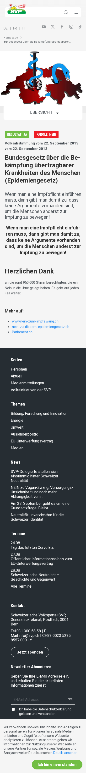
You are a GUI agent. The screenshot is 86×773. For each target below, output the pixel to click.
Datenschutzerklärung (54, 709)
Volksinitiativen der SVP (31, 390)
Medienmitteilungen (27, 383)
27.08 (15, 554)
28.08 (15, 570)
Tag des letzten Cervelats (32, 547)
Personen (19, 369)
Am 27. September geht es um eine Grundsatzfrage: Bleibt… (40, 505)
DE (6, 28)
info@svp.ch (29, 635)
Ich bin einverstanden (57, 764)
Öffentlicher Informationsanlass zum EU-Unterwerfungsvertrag (41, 561)
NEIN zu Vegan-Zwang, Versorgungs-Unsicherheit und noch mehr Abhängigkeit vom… (42, 492)
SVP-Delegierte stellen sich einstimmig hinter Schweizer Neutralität (34, 476)
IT (23, 28)
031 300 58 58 (28, 631)
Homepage (11, 37)
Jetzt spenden (30, 652)
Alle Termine (21, 586)
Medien (17, 448)
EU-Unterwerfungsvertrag (32, 441)
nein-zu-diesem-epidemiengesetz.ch (40, 327)
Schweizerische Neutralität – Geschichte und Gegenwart (35, 577)
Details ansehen (65, 753)
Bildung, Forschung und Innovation (39, 413)
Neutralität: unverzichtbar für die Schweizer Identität (37, 517)
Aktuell (16, 376)
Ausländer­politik (24, 434)
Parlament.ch (22, 332)
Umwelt (17, 427)
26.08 (15, 543)
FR (15, 28)
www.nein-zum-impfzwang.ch (35, 321)
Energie (17, 420)
